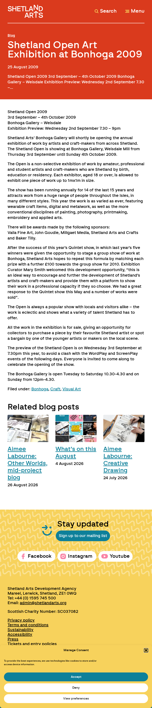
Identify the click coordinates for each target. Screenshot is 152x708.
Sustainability (20, 630)
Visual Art (71, 389)
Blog (11, 35)
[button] (146, 650)
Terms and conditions (28, 625)
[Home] (26, 10)
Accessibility (20, 635)
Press (13, 639)
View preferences (76, 698)
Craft (55, 389)
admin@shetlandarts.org (43, 603)
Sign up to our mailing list (83, 536)
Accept (76, 676)
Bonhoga (39, 389)
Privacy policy (21, 620)
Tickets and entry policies (32, 644)
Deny (76, 687)
